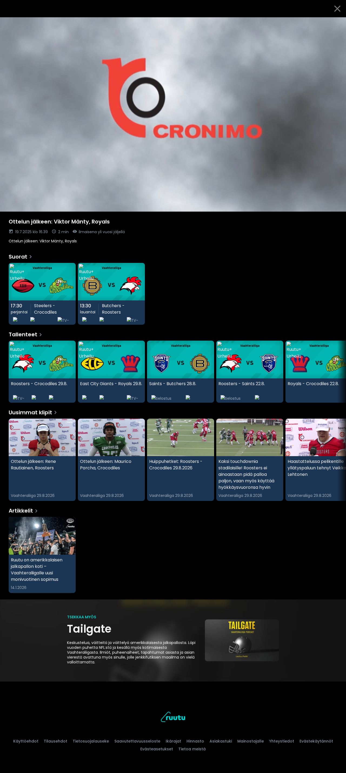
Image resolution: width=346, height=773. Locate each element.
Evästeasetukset (156, 749)
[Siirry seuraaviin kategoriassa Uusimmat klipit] (337, 460)
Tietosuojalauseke (91, 741)
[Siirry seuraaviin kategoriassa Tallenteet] (337, 372)
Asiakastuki (220, 741)
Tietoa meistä (192, 749)
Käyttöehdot (25, 741)
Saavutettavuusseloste (137, 741)
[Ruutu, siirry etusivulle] (173, 718)
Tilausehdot (55, 741)
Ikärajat (173, 741)
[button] (173, 114)
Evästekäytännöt (316, 741)
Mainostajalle (250, 741)
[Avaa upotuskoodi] (336, 23)
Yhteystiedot (281, 741)
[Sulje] (337, 8)
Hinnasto (195, 741)
